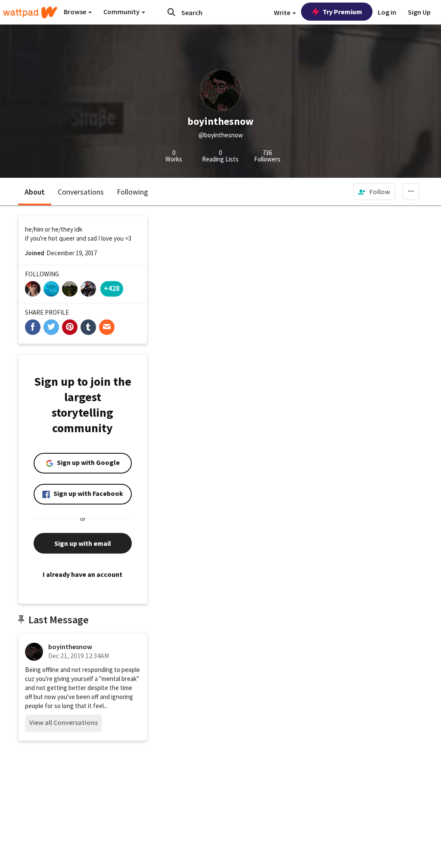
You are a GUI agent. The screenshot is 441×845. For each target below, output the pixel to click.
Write (283, 12)
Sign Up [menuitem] (419, 12)
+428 (112, 288)
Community (122, 11)
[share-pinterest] (70, 327)
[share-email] (107, 327)
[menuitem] (374, 191)
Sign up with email (82, 543)
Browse (75, 11)
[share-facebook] (32, 327)
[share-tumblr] (88, 327)
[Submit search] (171, 12)
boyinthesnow (70, 646)
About (35, 192)
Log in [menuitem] (387, 12)
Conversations (81, 192)
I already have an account (82, 574)
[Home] (30, 12)
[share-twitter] (51, 327)
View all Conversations (63, 722)
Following (132, 192)
